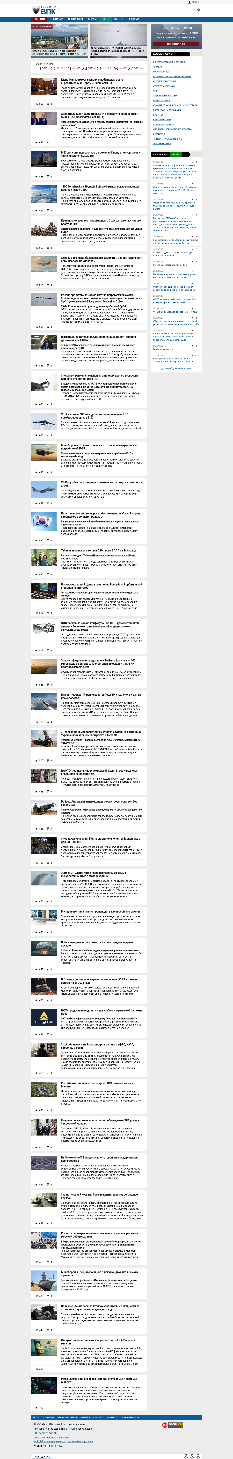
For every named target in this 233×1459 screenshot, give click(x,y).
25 (100, 68)
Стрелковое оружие (163, 124)
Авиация (157, 67)
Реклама (133, 19)
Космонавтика (161, 72)
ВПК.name (71, 1428)
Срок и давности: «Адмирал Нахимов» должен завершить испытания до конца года (117, 51)
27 (130, 68)
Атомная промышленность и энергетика (175, 105)
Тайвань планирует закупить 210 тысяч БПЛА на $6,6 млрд (98, 550)
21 (69, 68)
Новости (39, 19)
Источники (48, 1417)
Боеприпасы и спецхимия (167, 110)
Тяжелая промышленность (167, 139)
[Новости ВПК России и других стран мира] (44, 13)
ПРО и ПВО (158, 115)
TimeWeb (56, 1445)
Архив (36, 1417)
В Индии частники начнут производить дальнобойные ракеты (100, 911)
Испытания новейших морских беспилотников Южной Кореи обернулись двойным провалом (100, 515)
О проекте (98, 1417)
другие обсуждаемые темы (176, 368)
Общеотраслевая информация (169, 62)
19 (38, 68)
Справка (85, 1417)
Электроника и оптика (165, 96)
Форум (92, 19)
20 (54, 68)
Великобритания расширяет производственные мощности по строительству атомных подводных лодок (100, 1307)
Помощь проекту (130, 1417)
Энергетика (159, 134)
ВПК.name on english (45, 1433)
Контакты (112, 1417)
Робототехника (161, 100)
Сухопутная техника (164, 86)
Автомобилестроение (164, 81)
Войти (195, 2)
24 (84, 68)
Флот (156, 91)
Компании (56, 19)
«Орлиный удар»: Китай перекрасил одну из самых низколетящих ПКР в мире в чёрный (93, 874)
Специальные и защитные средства (172, 129)
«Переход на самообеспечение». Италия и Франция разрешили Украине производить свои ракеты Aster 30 (101, 733)
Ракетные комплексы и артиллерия (172, 76)
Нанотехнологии (162, 120)
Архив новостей (44, 64)
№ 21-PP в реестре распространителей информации (63, 1441)
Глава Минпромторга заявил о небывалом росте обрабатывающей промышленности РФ (92, 81)
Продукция (75, 19)
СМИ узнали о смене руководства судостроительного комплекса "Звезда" (59, 52)
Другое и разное (162, 144)
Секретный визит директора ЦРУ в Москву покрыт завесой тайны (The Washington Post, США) (99, 115)
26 (115, 68)
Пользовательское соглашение (51, 1437)
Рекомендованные (68, 1417)
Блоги (105, 19)
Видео (118, 19)
